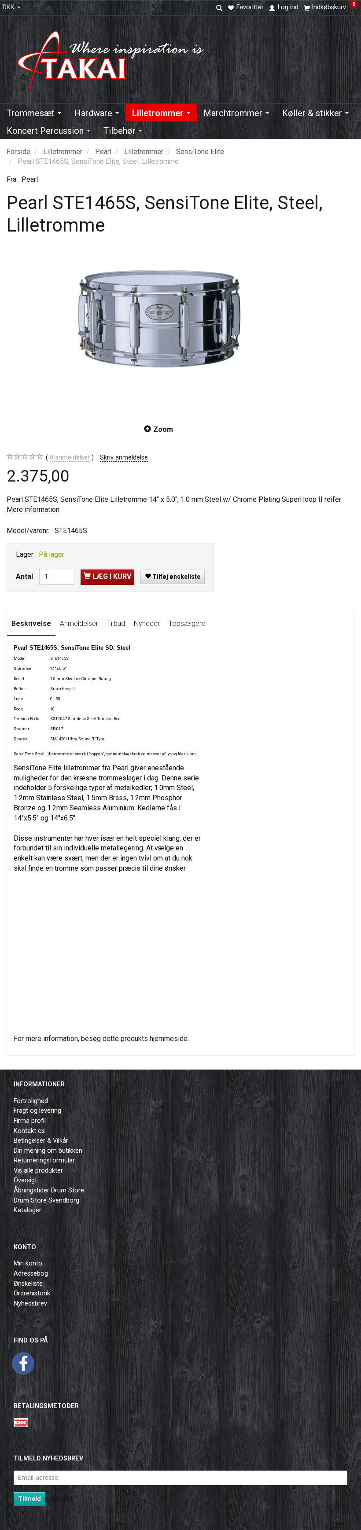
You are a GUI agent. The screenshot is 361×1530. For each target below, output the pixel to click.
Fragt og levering (37, 1110)
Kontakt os (29, 1131)
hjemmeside (169, 1038)
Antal (25, 576)
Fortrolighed (31, 1101)
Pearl (30, 179)
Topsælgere (187, 623)
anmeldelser (70, 457)
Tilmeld (29, 1498)
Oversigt (25, 1180)
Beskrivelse (31, 623)
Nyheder (147, 623)
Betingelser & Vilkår (41, 1140)
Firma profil (30, 1121)
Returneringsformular (44, 1160)
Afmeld (61, 1498)
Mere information (33, 509)
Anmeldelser (79, 623)
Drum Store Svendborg (46, 1200)
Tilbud (116, 623)
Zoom (163, 429)
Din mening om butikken (48, 1151)
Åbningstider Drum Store (49, 1190)
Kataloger (27, 1210)
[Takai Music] (117, 57)
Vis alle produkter (38, 1170)
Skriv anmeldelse (124, 457)
